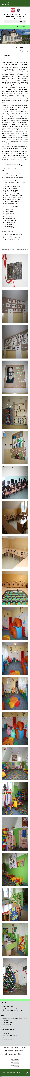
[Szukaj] (21, 22)
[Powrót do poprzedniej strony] (27, 51)
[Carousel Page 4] (19, 40)
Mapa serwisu (5, 1033)
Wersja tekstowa (5, 4)
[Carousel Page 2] (16, 40)
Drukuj (23, 51)
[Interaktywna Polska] (27, 1073)
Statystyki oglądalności (8, 1039)
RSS (3, 1037)
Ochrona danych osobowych (9, 1035)
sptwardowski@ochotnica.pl (15, 1010)
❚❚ (3, 40)
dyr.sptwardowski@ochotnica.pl (15, 1009)
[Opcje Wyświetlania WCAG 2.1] (24, 22)
